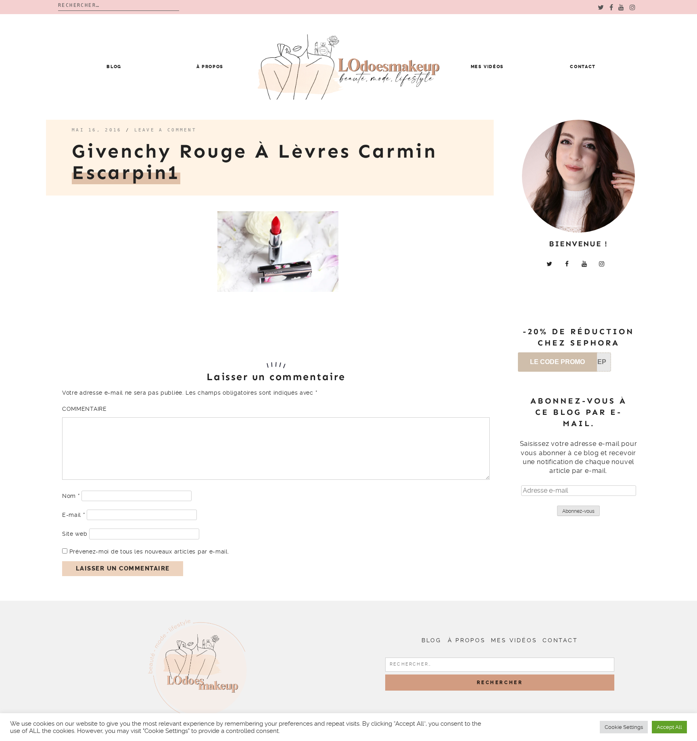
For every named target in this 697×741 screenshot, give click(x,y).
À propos (209, 66)
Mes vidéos (487, 66)
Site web (75, 534)
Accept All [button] (669, 727)
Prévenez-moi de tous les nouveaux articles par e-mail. (149, 551)
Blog (113, 66)
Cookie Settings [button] (624, 727)
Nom (71, 496)
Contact (583, 66)
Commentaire (84, 409)
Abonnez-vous (578, 511)
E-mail (73, 515)
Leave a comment (165, 130)
